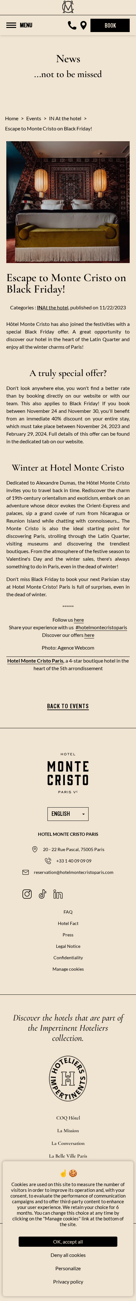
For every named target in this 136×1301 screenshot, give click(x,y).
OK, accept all (68, 1241)
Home (11, 118)
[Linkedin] (58, 894)
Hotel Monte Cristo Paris (35, 660)
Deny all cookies (68, 1255)
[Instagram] (27, 894)
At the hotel (52, 307)
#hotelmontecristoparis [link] (101, 627)
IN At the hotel (65, 118)
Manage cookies (68, 969)
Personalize (68, 1268)
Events (33, 118)
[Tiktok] (42, 894)
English (61, 813)
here (79, 620)
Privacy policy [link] (68, 1281)
